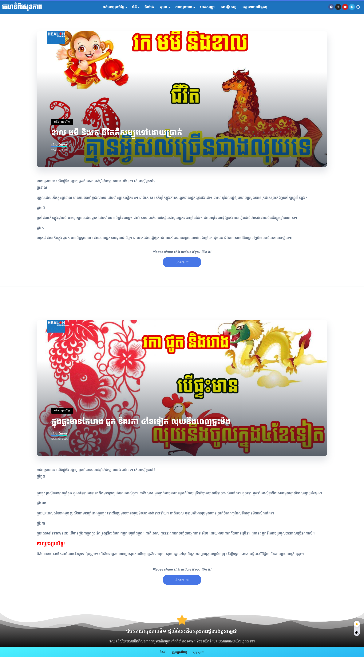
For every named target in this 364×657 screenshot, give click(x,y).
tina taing (59, 144)
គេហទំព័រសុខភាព (22, 7)
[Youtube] (345, 7)
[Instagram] (338, 7)
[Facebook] (331, 7)
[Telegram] (352, 7)
